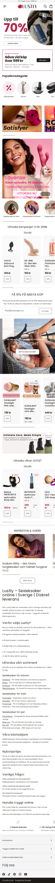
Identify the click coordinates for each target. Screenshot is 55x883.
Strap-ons (6, 722)
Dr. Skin (28, 261)
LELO (47, 492)
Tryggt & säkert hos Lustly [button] (13, 849)
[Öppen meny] (6, 6)
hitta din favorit (27, 352)
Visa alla (27, 580)
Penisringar (6, 704)
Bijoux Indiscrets (10, 493)
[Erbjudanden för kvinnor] (32, 209)
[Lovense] (27, 168)
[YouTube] (25, 874)
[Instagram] (20, 874)
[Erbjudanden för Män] (11, 209)
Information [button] (7, 840)
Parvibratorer (7, 716)
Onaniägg (6, 701)
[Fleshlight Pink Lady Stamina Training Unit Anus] (11, 389)
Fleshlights (6, 698)
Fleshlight (10, 400)
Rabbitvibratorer (8, 688)
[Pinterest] (14, 874)
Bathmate (30, 492)
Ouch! (7, 261)
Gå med (45, 311)
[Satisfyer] (22, 119)
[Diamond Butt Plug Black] (11, 247)
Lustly (6, 880)
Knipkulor (6, 685)
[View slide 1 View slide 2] (27, 168)
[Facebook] (3, 874)
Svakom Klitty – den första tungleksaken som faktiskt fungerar (24, 565)
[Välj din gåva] (27, 60)
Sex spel (5, 725)
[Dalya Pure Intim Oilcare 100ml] (27, 443)
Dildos (5, 682)
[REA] (27, 29)
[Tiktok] (9, 874)
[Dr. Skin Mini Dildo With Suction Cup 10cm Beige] (32, 247)
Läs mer (5, 570)
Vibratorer (6, 679)
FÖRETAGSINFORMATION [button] (12, 857)
